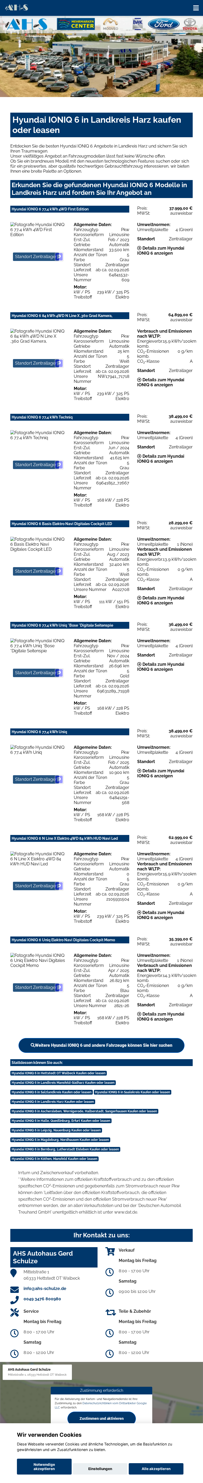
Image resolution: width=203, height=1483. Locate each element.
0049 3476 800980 (42, 1298)
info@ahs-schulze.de (45, 1288)
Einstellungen (100, 1469)
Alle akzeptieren (156, 1469)
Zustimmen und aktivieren (102, 1418)
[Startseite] (16, 7)
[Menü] (196, 7)
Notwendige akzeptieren (44, 1466)
